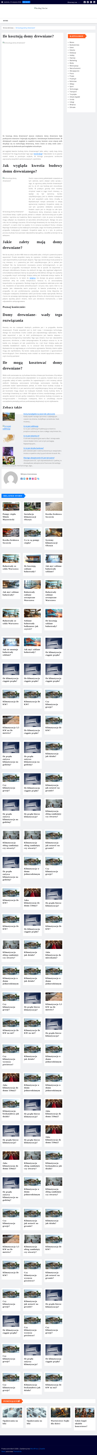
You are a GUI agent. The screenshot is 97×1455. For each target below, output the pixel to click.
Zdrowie (72, 107)
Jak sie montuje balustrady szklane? (10, 652)
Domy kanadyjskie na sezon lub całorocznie (39, 414)
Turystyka (73, 94)
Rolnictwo (73, 81)
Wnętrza (73, 105)
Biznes (72, 42)
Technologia (74, 89)
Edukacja (73, 53)
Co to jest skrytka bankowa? (33, 448)
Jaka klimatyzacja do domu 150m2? (32, 903)
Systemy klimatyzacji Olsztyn (51, 543)
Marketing (73, 60)
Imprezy (72, 58)
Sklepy (72, 84)
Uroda (72, 99)
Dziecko (72, 50)
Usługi (72, 102)
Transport (73, 92)
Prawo (72, 76)
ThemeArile (17, 1451)
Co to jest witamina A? (31, 436)
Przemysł (73, 79)
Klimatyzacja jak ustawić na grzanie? (52, 788)
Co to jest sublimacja (30, 426)
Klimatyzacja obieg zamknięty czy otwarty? (53, 814)
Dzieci (72, 47)
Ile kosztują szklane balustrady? (30, 569)
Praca (72, 73)
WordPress (34, 1449)
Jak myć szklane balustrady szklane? (53, 569)
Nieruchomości (75, 68)
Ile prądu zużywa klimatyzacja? (31, 1361)
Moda (72, 63)
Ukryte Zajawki (75, 97)
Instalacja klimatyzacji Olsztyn (30, 517)
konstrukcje (38, 154)
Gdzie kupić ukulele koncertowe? (81, 1423)
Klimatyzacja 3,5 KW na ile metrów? (11, 730)
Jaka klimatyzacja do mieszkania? (53, 955)
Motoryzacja (74, 66)
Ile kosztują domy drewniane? (25, 28)
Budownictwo (74, 45)
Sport (72, 86)
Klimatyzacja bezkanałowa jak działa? (11, 1114)
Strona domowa (8, 28)
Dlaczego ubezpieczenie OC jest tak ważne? (38, 458)
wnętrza (33, 278)
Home (5, 20)
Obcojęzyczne (74, 71)
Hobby (72, 55)
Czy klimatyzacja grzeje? (51, 704)
